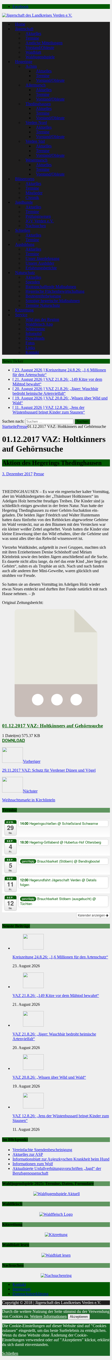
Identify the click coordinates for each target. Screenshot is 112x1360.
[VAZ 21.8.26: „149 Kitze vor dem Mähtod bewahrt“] (33, 986)
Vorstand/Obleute (50, 80)
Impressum (21, 1289)
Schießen (22, 230)
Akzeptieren (79, 1317)
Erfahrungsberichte (41, 268)
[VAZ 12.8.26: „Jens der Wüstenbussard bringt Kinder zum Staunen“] (33, 1107)
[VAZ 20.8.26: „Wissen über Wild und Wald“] (33, 1068)
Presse (39, 474)
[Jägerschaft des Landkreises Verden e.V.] (37, 15)
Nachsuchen (36, 225)
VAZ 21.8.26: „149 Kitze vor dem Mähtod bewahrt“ (56, 995)
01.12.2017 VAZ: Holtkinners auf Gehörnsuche (52, 725)
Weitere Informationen (48, 1316)
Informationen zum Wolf (33, 1164)
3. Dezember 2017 (17, 474)
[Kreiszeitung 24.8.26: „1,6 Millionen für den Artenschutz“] (33, 948)
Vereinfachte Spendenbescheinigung (42, 1149)
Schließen (10, 1353)
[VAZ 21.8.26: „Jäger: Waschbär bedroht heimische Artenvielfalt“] (33, 1025)
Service (21, 315)
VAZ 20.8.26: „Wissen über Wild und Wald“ (49, 1077)
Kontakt (32, 352)
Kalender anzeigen (92, 915)
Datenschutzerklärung (30, 1294)
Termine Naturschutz (43, 305)
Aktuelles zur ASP (28, 1154)
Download (13, 740)
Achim (31, 66)
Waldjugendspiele (40, 57)
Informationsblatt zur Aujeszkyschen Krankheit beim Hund (61, 1159)
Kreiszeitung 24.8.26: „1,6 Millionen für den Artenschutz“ (60, 957)
